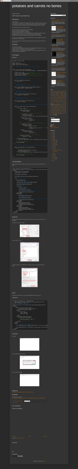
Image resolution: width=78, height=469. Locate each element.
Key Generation (62, 105)
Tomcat (63, 111)
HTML (55, 101)
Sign (62, 110)
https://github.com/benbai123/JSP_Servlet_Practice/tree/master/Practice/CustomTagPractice (28, 398)
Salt (61, 109)
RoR (51, 109)
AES (51, 91)
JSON (51, 105)
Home (30, 436)
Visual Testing (63, 112)
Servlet (56, 110)
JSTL (58, 105)
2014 (53, 136)
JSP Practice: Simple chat (55, 47)
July (53, 147)
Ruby (59, 109)
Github (64, 100)
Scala (64, 109)
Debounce (52, 97)
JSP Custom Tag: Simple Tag (57, 150)
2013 (53, 137)
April (53, 154)
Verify (55, 112)
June (53, 148)
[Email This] (24, 401)
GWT (51, 101)
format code (63, 99)
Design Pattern (61, 97)
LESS (51, 106)
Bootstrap (60, 92)
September (54, 144)
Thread (56, 111)
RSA (56, 109)
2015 (53, 134)
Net (53, 107)
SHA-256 (59, 110)
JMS (64, 104)
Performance (58, 107)
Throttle (60, 111)
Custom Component (61, 95)
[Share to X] (27, 401)
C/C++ (59, 93)
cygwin (51, 96)
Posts (53, 119)
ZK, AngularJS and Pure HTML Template (58, 67)
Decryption (56, 97)
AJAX (54, 91)
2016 (53, 133)
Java (15, 402)
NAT (51, 107)
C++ (63, 93)
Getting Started (57, 100)
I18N (64, 101)
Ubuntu (52, 112)
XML (62, 113)
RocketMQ (63, 108)
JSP (17, 402)
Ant (65, 91)
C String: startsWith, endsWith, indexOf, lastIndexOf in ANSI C (60, 40)
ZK (53, 114)
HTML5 (60, 101)
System (53, 111)
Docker (56, 98)
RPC (53, 109)
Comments (54, 121)
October (54, 143)
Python (56, 108)
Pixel (62, 107)
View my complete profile (55, 127)
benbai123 (53, 126)
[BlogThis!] (26, 401)
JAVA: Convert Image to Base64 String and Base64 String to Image (58, 20)
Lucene (54, 106)
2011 (53, 160)
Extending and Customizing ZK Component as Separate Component (61, 73)
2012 (53, 139)
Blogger (43, 461)
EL (65, 98)
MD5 (57, 106)
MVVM (60, 106)
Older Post (45, 436)
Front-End (52, 100)
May (53, 153)
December (54, 140)
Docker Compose (61, 98)
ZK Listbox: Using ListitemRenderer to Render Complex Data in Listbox (61, 60)
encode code (53, 99)
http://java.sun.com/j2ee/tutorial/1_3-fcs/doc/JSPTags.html (22, 392)
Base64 (56, 92)
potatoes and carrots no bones (36, 6)
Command (55, 94)
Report (59, 108)
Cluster (52, 94)
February (54, 157)
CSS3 (55, 95)
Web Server (58, 113)
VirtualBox (58, 112)
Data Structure (56, 96)
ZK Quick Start (54, 151)
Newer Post (14, 436)
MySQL (64, 106)
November (54, 141)
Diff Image (52, 98)
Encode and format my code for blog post (58, 34)
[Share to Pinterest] (29, 401)
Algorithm (57, 91)
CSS (51, 95)
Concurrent (59, 94)
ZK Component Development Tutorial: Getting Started (60, 81)
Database (62, 96)
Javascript (56, 104)
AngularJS (61, 91)
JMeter (61, 104)
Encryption (58, 99)
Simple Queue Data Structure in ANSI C (59, 52)
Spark (65, 110)
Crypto (64, 94)
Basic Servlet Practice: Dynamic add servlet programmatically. (60, 27)
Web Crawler (52, 113)
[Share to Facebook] (28, 401)
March (54, 156)
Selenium (52, 110)
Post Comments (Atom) (20, 438)
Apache (53, 92)
